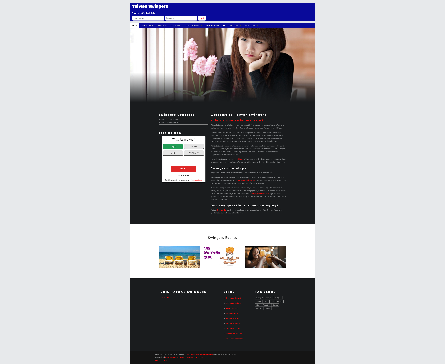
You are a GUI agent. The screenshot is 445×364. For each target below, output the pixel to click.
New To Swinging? (222, 254)
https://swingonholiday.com (245, 180)
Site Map (164, 360)
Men (272, 301)
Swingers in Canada (233, 329)
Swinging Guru (222, 210)
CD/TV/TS (194, 153)
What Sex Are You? (183, 139)
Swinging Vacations (179, 254)
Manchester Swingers (234, 334)
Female (194, 146)
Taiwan (267, 308)
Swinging (269, 298)
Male (173, 153)
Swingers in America (233, 318)
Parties (279, 301)
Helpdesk (162, 25)
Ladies (266, 301)
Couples (278, 298)
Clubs (258, 305)
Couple (173, 146)
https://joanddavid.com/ (260, 194)
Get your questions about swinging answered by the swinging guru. (222, 258)
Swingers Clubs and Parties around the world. (265, 258)
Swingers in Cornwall (233, 298)
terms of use (197, 180)
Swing (275, 305)
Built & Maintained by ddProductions (200, 354)
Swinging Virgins (232, 313)
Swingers (259, 298)
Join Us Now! (165, 297)
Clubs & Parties (266, 254)
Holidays (259, 308)
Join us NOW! (148, 25)
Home (157, 360)
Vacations (266, 305)
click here (239, 159)
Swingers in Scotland (233, 303)
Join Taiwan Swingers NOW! (237, 120)
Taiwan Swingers (232, 308)
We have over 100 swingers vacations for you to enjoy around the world (179, 258)
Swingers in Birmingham (234, 339)
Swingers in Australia (233, 323)
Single (258, 301)
